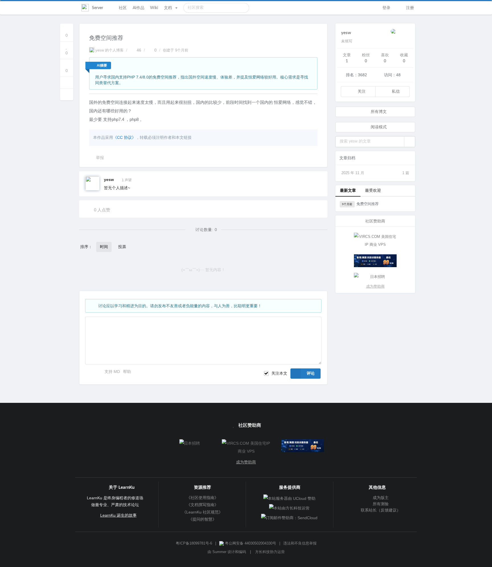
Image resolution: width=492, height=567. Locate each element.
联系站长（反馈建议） (380, 510)
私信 (395, 92)
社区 (123, 8)
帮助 (127, 371)
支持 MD (112, 371)
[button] (409, 141)
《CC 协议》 (124, 137)
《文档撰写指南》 (202, 504)
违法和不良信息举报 (300, 543)
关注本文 (279, 373)
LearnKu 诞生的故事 (118, 515)
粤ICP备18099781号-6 (194, 543)
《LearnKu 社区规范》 (202, 512)
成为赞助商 (375, 286)
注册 (409, 8)
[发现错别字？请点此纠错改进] (66, 82)
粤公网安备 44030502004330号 (250, 543)
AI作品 (138, 8)
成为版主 (380, 497)
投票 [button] (122, 247)
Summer (219, 552)
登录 (385, 8)
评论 (311, 374)
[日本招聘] (375, 277)
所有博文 (378, 112)
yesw (109, 179)
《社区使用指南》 (202, 497)
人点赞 (102, 209)
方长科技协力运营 (270, 552)
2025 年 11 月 (375, 173)
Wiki (154, 8)
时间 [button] (104, 247)
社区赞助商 (249, 425)
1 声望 (127, 180)
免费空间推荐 (360, 204)
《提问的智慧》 (202, 519)
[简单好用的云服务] (375, 260)
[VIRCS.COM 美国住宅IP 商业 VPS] (375, 241)
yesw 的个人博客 (109, 50)
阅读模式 (378, 127)
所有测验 (380, 504)
